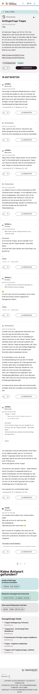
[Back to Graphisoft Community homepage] (11, 3)
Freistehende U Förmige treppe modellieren (20, 637)
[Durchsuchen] (3, 3)
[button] (4, 67)
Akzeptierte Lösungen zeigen (16, 598)
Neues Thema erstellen (13, 609)
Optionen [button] (36, 11)
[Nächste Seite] (24, 563)
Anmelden (35, 3)
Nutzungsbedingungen (28, 685)
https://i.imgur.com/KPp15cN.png (13, 58)
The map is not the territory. (11, 543)
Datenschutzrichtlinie (10, 685)
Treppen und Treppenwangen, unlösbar (19, 650)
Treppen (20, 63)
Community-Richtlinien (19, 687)
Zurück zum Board (11, 587)
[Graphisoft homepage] (30, 670)
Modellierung (8, 625)
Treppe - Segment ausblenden (15, 644)
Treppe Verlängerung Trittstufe (16, 623)
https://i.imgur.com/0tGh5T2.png (13, 55)
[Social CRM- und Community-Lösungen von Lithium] (5, 676)
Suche (23, 3)
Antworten (27, 68)
